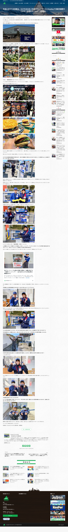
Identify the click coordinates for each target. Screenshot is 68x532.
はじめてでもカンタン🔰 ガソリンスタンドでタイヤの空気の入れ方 (61, 113)
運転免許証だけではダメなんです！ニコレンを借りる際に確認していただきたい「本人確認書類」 (60, 103)
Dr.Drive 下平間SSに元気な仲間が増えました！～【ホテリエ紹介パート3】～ (60, 82)
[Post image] (6, 468)
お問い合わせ (10, 515)
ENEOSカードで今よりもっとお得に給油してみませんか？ (17, 480)
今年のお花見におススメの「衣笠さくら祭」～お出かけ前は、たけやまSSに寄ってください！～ (42, 481)
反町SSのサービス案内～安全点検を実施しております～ (60, 96)
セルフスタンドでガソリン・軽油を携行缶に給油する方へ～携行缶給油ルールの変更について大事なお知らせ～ (60, 132)
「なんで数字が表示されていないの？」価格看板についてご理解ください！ (17, 474)
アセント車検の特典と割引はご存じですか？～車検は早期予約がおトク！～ (60, 69)
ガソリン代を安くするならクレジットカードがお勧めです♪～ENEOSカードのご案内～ (42, 468)
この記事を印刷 (27, 429)
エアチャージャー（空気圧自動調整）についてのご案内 (60, 76)
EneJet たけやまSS (25, 448)
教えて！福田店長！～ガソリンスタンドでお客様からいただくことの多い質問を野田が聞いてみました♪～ (60, 90)
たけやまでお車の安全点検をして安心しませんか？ (42, 474)
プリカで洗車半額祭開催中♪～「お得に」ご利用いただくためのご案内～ (17, 467)
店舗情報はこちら (7, 442)
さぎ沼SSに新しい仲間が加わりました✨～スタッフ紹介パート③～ (60, 63)
